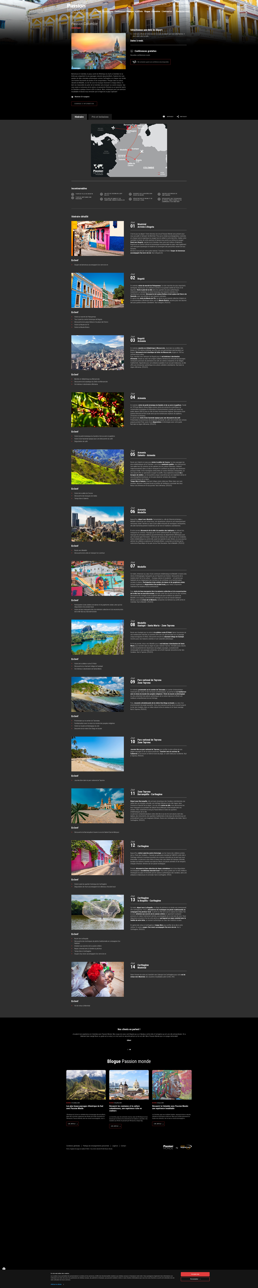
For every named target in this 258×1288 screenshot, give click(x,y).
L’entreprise (167, 11)
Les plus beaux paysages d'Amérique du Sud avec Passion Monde (84, 1107)
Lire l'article (71, 1124)
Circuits (74, 17)
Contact (123, 1146)
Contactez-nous (182, 11)
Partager (183, 116)
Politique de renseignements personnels (96, 1146)
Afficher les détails (56, 1284)
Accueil (98, 11)
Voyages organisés (135, 11)
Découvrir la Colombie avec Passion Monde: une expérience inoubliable (170, 1107)
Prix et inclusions (100, 116)
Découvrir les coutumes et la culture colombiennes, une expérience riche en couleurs (125, 1108)
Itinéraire (79, 116)
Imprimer (170, 116)
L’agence (115, 1146)
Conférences (120, 11)
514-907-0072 (183, 3)
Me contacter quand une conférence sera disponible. (153, 62)
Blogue (147, 11)
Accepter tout (195, 1274)
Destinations (107, 11)
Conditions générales (73, 1146)
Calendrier (156, 11)
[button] (127, 1049)
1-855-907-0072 (182, 5)
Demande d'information (84, 103)
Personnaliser (194, 1279)
